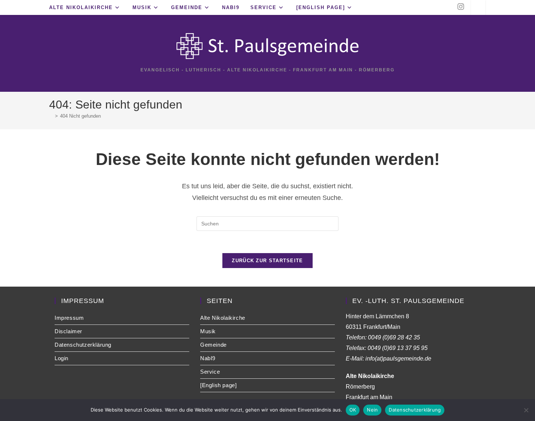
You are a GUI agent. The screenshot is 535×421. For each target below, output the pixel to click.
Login (61, 358)
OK (352, 410)
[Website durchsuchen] (478, 8)
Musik (208, 331)
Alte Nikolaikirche (222, 318)
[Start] (51, 116)
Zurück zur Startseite (267, 260)
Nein (372, 410)
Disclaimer (68, 331)
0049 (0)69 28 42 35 (394, 337)
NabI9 (207, 358)
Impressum (69, 318)
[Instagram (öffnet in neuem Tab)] (461, 7)
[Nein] (526, 410)
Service (210, 372)
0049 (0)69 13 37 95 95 (398, 348)
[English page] (218, 385)
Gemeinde (213, 345)
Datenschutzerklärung (83, 345)
